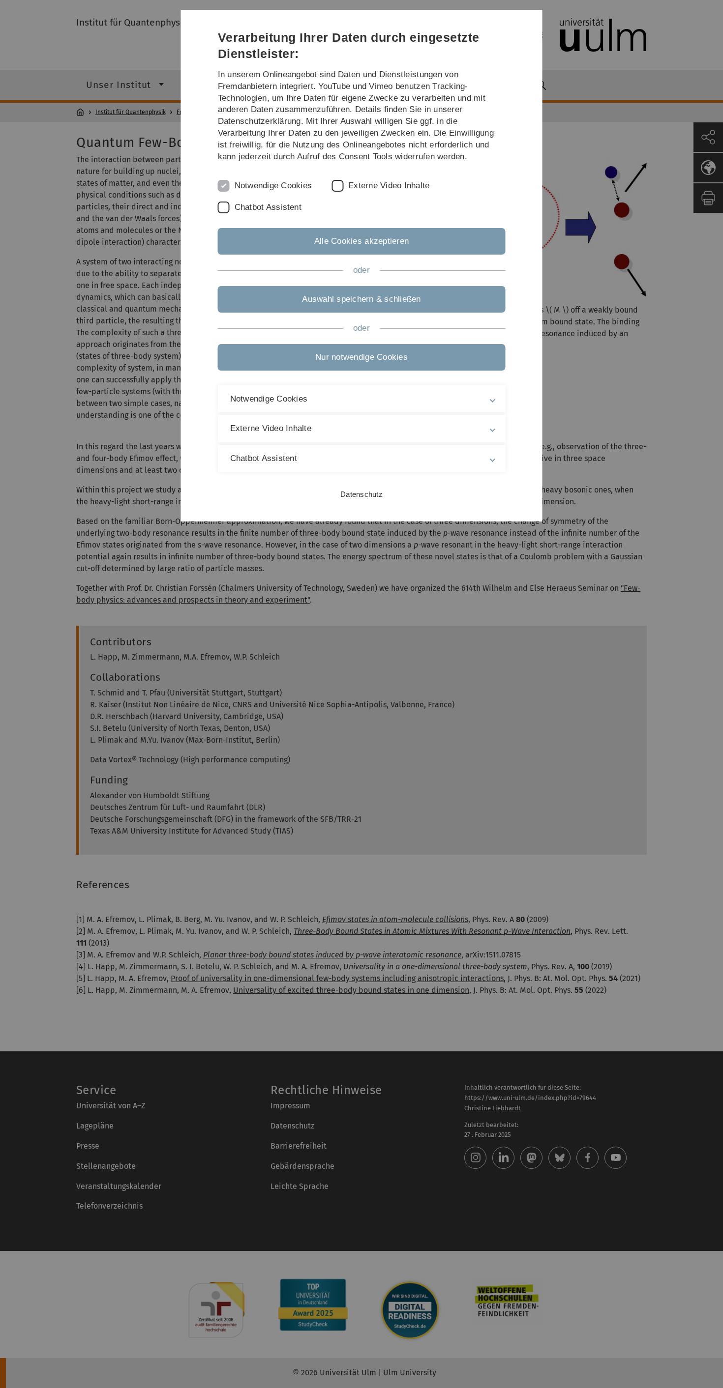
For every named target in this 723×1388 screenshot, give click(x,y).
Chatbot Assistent (268, 207)
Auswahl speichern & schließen (361, 299)
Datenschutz (361, 494)
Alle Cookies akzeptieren (361, 241)
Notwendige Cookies (273, 185)
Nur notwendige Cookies (361, 357)
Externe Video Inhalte (388, 185)
